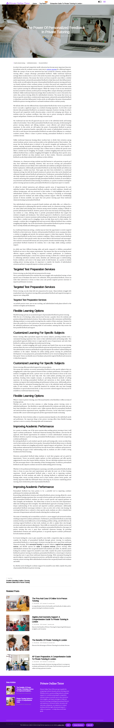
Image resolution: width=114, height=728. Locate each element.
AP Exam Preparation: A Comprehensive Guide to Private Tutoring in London (51, 657)
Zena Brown (47, 36)
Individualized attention (32, 63)
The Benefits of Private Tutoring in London (49, 640)
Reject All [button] (89, 725)
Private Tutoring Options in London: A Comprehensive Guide (24, 700)
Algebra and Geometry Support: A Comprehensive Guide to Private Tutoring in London (50, 619)
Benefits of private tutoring (19, 63)
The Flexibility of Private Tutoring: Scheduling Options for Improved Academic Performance (24, 689)
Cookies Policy (60, 725)
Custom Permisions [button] (78, 725)
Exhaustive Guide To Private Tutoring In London (66, 3)
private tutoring (52, 69)
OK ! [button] (68, 725)
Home (35, 3)
